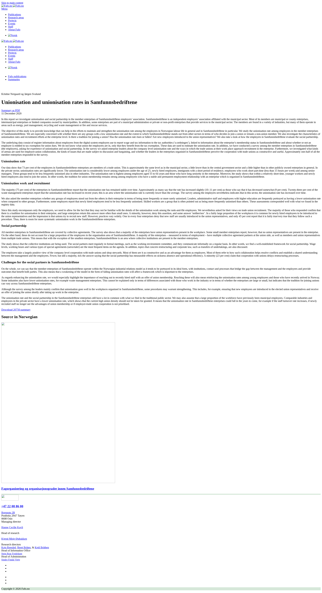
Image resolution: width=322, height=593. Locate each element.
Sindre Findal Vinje (10, 559)
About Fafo (14, 29)
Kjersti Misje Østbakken (14, 538)
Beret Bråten (24, 547)
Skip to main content (12, 2)
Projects (12, 20)
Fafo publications (17, 76)
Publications (14, 14)
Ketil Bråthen (42, 547)
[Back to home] (12, 5)
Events (11, 23)
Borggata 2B (8, 512)
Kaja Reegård (8, 547)
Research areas (16, 17)
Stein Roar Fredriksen (11, 553)
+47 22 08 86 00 (12, 506)
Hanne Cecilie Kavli (12, 527)
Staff (10, 26)
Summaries (14, 79)
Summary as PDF (10, 110)
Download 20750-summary (16, 309)
